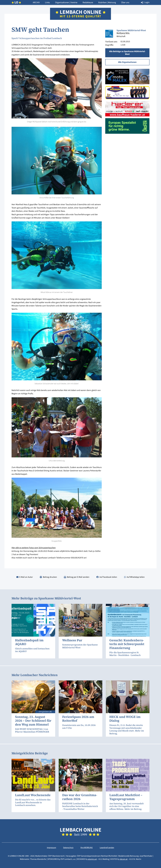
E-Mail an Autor (26, 577)
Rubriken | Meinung (107, 2)
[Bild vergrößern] (109, 34)
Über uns (125, 2)
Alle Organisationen (127, 62)
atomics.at (92, 859)
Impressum (51, 847)
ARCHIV (36, 2)
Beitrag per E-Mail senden (78, 577)
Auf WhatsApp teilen (136, 577)
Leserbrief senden (107, 847)
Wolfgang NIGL (123, 33)
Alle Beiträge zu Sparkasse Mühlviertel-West (127, 53)
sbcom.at (124, 859)
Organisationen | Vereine (66, 2)
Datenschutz (68, 847)
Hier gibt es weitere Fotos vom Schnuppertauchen (34, 547)
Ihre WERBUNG (86, 847)
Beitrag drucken (50, 577)
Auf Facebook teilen (108, 577)
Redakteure (88, 2)
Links (47, 2)
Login (146, 2)
